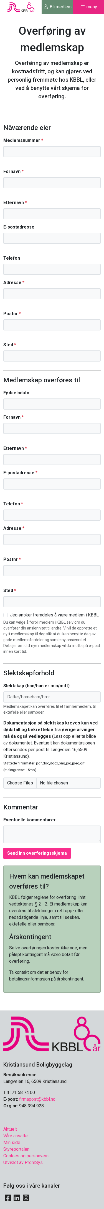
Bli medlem (60, 6)
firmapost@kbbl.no (37, 1099)
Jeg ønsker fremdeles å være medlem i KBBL (54, 615)
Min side (11, 1142)
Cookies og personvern (26, 1155)
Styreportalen (16, 1149)
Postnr (12, 313)
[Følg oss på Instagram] (26, 1198)
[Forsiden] (20, 7)
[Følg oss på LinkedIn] (17, 1198)
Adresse (13, 282)
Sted (9, 344)
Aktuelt (10, 1129)
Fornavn (13, 171)
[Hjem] (52, 1033)
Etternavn (15, 202)
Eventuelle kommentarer (29, 819)
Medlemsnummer (23, 140)
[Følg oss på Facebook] (7, 1198)
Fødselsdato (16, 392)
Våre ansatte (15, 1135)
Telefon (11, 258)
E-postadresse (18, 227)
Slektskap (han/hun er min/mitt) (36, 685)
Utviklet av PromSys (23, 1162)
